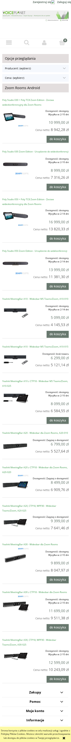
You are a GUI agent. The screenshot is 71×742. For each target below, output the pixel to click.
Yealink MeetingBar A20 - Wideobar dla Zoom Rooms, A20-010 (35, 433)
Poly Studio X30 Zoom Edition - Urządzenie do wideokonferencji (35, 151)
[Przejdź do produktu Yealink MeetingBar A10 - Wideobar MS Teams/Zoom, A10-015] (15, 360)
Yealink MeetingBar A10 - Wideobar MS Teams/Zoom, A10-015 (35, 346)
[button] (9, 42)
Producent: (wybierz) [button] (18, 68)
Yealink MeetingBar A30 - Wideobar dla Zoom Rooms (30, 544)
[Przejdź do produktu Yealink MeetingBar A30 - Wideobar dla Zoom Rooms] (15, 558)
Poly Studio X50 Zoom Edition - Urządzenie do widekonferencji (34, 251)
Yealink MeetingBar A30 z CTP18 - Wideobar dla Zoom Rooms (34, 592)
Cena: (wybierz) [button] (14, 78)
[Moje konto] (44, 42)
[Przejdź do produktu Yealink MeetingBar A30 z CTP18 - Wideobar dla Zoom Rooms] (15, 605)
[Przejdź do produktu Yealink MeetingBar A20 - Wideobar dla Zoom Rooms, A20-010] (15, 446)
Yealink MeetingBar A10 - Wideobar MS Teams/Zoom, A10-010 (35, 298)
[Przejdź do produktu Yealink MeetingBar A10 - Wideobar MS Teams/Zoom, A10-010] (15, 312)
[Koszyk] (62, 42)
